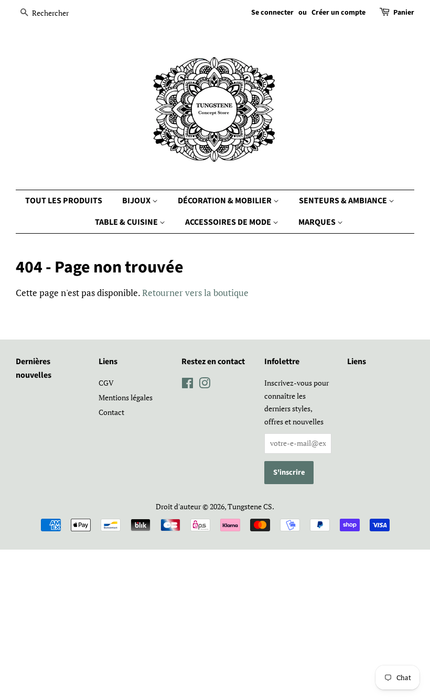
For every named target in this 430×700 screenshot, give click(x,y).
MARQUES (317, 222)
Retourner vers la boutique (195, 293)
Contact (111, 412)
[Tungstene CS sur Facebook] (187, 385)
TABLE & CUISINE (127, 222)
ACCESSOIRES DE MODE (229, 222)
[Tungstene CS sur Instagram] (204, 385)
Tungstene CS (250, 506)
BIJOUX (137, 200)
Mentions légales (126, 397)
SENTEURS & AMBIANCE (344, 200)
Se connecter (272, 12)
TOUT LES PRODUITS (63, 200)
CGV (106, 383)
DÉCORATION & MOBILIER (225, 200)
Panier (403, 12)
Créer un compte (338, 12)
